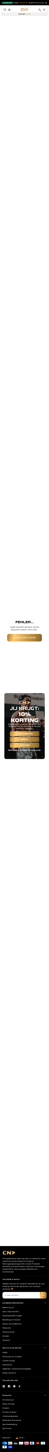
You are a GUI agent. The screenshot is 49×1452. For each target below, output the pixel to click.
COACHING (24, 745)
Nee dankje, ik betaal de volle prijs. (24, 750)
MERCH (24, 739)
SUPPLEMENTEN (24, 734)
